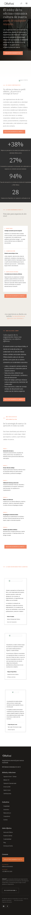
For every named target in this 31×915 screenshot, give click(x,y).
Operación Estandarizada (9, 783)
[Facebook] (7, 906)
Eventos (5, 819)
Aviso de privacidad (18, 900)
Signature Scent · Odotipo (9, 776)
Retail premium (7, 813)
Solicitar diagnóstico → (13, 859)
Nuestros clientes (7, 835)
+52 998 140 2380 (7, 871)
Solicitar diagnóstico (13, 53)
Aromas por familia (8, 846)
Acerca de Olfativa (8, 832)
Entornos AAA (6, 786)
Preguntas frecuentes (7, 902)
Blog (4, 842)
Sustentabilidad (7, 839)
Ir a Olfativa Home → (10, 890)
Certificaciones (7, 793)
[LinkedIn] (3, 906)
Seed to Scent (7, 790)
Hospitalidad (6, 806)
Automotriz (6, 809)
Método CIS (6, 780)
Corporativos (6, 816)
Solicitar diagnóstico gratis (13, 131)
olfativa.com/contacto (7, 866)
